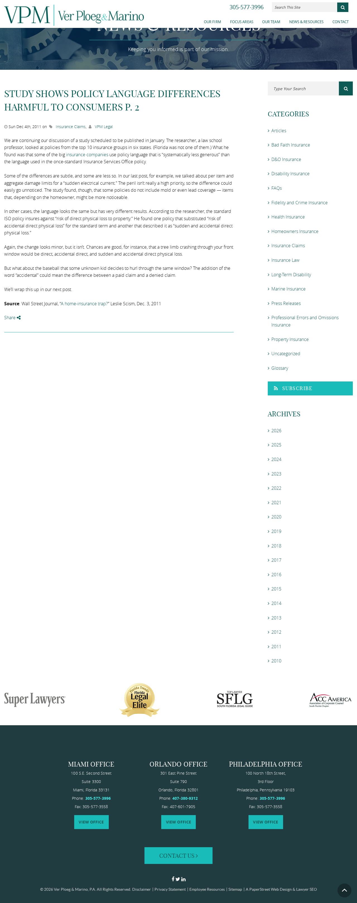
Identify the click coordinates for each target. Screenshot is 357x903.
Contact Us (177, 855)
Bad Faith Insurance (290, 145)
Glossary (279, 368)
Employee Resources (207, 889)
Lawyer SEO (306, 889)
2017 (276, 560)
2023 (276, 474)
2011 (276, 646)
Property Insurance (290, 339)
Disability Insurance (290, 173)
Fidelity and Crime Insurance (299, 203)
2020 (276, 517)
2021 (276, 502)
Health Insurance (288, 217)
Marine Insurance (288, 289)
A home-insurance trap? (84, 304)
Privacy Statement (170, 889)
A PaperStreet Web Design (269, 889)
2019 (276, 531)
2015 (276, 589)
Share (10, 317)
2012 (276, 632)
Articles (278, 131)
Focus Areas (241, 21)
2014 (276, 603)
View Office (91, 822)
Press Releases (286, 303)
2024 (276, 459)
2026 (276, 431)
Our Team (271, 21)
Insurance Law (285, 260)
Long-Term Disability (291, 275)
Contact (340, 21)
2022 (276, 488)
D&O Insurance (286, 159)
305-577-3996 (247, 7)
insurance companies (87, 155)
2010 (276, 661)
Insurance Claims (71, 126)
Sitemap (235, 889)
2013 (276, 618)
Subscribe (297, 388)
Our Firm (212, 21)
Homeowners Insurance (295, 231)
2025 (276, 445)
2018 (276, 546)
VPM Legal (104, 126)
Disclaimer (141, 889)
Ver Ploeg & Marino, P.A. (75, 889)
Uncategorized (285, 353)
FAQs (276, 188)
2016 (276, 574)
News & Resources (306, 21)
